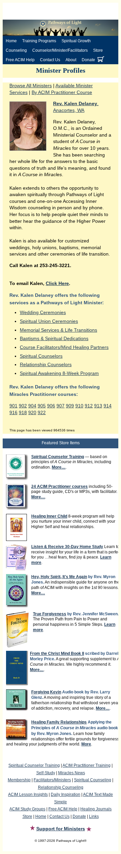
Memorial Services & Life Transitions (58, 330)
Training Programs (39, 41)
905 (42, 405)
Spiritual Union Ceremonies (49, 321)
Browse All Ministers (30, 85)
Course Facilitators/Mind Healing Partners (64, 347)
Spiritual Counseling (92, 780)
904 (32, 405)
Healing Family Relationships (59, 722)
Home (11, 41)
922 (42, 412)
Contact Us (50, 59)
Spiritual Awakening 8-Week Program (59, 373)
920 (32, 412)
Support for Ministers (60, 828)
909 (70, 405)
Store (98, 50)
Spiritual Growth (76, 41)
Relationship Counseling (60, 787)
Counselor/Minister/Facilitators (60, 50)
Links (94, 816)
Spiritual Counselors (41, 356)
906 (51, 405)
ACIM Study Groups (27, 809)
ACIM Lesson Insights (28, 794)
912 (89, 405)
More (86, 744)
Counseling (16, 50)
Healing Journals (96, 809)
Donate (88, 59)
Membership (19, 780)
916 (13, 412)
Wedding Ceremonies (43, 312)
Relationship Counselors (46, 364)
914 (108, 405)
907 (60, 405)
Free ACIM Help (20, 59)
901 (13, 405)
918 (23, 412)
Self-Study (45, 772)
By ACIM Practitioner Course (62, 92)
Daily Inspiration (65, 794)
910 (79, 405)
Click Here (57, 283)
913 (98, 405)
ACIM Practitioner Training (87, 765)
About (71, 59)
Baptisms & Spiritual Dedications (54, 338)
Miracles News (71, 772)
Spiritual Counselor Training (34, 765)
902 (23, 405)
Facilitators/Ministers (52, 780)
